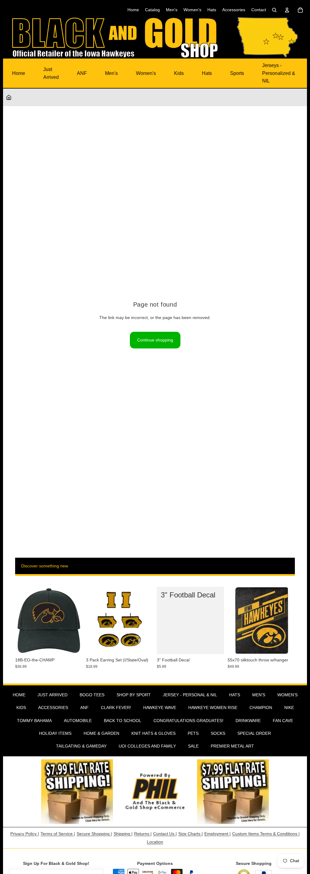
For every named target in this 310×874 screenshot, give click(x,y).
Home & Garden (101, 733)
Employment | (217, 833)
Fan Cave (283, 720)
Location (155, 841)
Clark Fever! (116, 707)
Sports (237, 73)
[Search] (274, 10)
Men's (111, 73)
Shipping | (123, 833)
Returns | (143, 833)
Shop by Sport (134, 694)
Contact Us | (165, 833)
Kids (179, 73)
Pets (193, 733)
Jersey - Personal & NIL (190, 694)
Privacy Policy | (24, 833)
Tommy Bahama (34, 720)
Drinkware (248, 720)
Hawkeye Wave (159, 707)
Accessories (53, 707)
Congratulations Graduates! (188, 720)
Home (18, 73)
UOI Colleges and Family (147, 746)
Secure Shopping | (94, 833)
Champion (260, 707)
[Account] (287, 10)
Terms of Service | (58, 833)
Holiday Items (55, 733)
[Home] (9, 97)
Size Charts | (190, 833)
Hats (207, 73)
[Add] (73, 644)
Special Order (254, 733)
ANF (82, 73)
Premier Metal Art (232, 746)
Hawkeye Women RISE (212, 707)
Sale (193, 746)
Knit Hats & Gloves (153, 733)
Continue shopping (155, 340)
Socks (218, 733)
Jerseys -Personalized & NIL (278, 73)
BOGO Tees (92, 694)
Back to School (122, 720)
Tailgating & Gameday (81, 746)
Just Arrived (51, 73)
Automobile (78, 720)
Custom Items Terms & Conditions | (266, 833)
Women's (146, 73)
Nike (289, 707)
